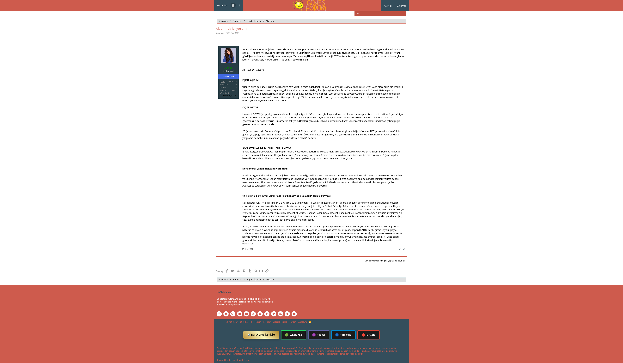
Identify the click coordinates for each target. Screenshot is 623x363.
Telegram (343, 335)
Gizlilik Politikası (280, 322)
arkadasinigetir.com (229, 95)
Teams (318, 335)
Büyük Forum (243, 359)
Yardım (292, 322)
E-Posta (369, 335)
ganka (221, 33)
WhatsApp (293, 335)
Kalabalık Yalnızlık (226, 359)
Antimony (233, 322)
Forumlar (222, 5)
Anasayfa (302, 322)
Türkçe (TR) (247, 322)
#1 (404, 249)
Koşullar (267, 322)
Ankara (234, 90)
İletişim (258, 322)
